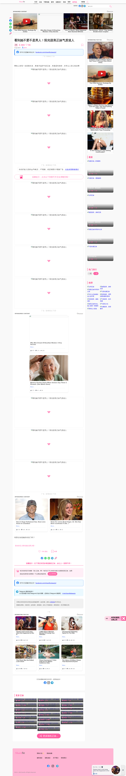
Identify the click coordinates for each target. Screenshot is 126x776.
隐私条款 (47, 758)
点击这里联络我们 (72, 169)
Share (21, 2)
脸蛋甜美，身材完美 (94, 222)
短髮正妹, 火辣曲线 (94, 171)
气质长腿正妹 (92, 256)
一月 (95, 273)
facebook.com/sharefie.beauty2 (46, 52)
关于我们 (55, 758)
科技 (64, 2)
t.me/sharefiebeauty (69, 593)
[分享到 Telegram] (52, 558)
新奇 (52, 2)
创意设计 (58, 2)
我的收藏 (49, 753)
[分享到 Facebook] (42, 558)
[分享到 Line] (49, 558)
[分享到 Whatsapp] (45, 558)
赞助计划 (39, 753)
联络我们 (64, 758)
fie (24, 2)
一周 (89, 273)
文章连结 (52, 602)
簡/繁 (83, 2)
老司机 (74, 2)
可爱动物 (46, 2)
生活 (35, 2)
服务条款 (39, 758)
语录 (69, 2)
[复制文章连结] (55, 558)
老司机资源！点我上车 (115, 618)
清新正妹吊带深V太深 (94, 239)
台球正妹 (91, 205)
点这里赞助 (52, 574)
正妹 (40, 2)
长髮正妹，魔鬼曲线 (94, 188)
